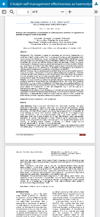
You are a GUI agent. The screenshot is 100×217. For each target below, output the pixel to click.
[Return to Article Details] (4, 4)
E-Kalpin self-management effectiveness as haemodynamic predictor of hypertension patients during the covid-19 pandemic (55, 4)
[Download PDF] (96, 4)
